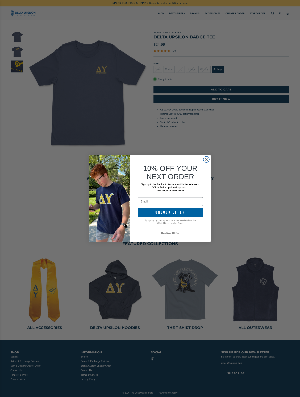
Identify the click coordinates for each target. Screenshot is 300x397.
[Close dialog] (206, 159)
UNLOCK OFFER (170, 212)
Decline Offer (170, 233)
